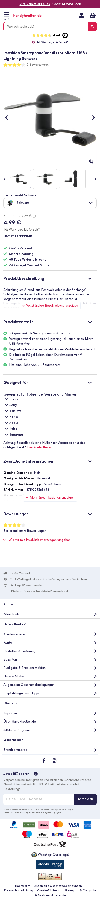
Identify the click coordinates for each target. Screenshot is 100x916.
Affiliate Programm (17, 730)
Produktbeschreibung (23, 278)
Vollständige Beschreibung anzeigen (52, 306)
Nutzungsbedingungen (50, 812)
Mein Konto (81, 15)
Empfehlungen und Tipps (21, 693)
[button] (50, 203)
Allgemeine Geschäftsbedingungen (28, 685)
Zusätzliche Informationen (28, 461)
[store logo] (32, 16)
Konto (7, 642)
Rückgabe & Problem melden (24, 668)
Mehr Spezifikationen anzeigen (52, 498)
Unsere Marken (14, 676)
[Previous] (8, 117)
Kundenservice (14, 634)
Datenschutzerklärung (18, 890)
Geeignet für (15, 382)
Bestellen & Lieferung (19, 651)
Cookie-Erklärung (48, 890)
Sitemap (69, 890)
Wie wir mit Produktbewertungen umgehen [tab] (39, 540)
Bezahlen (10, 659)
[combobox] (50, 26)
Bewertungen (15, 514)
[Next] (91, 117)
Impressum (11, 713)
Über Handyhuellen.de (19, 721)
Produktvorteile (18, 322)
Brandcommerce (15, 750)
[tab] (50, 278)
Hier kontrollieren (39, 447)
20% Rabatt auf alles (35, 4)
